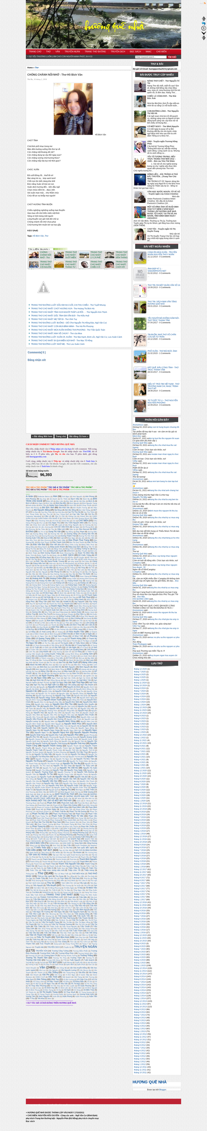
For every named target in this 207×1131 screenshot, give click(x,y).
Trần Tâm (55, 918)
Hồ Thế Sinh (58, 597)
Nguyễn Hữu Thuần (86, 715)
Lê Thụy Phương (39, 645)
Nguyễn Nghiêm (47, 728)
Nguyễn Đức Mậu (55, 702)
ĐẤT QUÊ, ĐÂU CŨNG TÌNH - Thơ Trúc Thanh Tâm (163, 368)
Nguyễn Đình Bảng (87, 698)
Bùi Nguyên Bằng (42, 510)
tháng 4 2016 (140, 924)
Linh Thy (32, 652)
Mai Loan (89, 660)
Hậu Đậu (31, 574)
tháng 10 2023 (140, 713)
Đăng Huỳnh (42, 547)
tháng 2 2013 (140, 1028)
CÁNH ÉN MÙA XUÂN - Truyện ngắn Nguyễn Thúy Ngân (162, 253)
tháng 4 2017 (140, 891)
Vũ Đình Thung (34, 990)
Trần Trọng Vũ (46, 931)
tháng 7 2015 (140, 949)
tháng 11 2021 (140, 740)
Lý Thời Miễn (58, 658)
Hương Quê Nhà (140, 443)
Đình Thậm (33, 553)
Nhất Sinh (29, 794)
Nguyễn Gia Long (68, 706)
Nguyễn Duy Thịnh (62, 695)
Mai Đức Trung (57, 660)
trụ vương (50, 942)
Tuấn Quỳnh (89, 960)
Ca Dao (35, 512)
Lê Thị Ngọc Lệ (86, 641)
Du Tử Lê (41, 532)
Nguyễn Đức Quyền (86, 704)
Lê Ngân (88, 634)
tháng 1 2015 (140, 965)
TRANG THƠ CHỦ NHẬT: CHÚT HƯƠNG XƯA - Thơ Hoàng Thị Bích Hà (62, 308)
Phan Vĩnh (30, 828)
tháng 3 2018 (140, 861)
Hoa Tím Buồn (84, 574)
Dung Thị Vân (55, 531)
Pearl (42, 803)
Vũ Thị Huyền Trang (48, 992)
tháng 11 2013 (140, 1004)
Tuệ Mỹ (28, 962)
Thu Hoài (91, 876)
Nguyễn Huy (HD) (55, 713)
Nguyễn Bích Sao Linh (51, 689)
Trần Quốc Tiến (83, 916)
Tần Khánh (77, 852)
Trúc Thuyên (45, 944)
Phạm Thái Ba (60, 811)
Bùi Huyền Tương (80, 507)
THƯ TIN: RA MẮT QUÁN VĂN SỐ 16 (164, 285)
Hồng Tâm (42, 601)
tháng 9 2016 (140, 910)
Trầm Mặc (83, 897)
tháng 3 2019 (140, 828)
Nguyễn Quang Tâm (36, 739)
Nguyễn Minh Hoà (87, 721)
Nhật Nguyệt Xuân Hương (71, 792)
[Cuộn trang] (203, 35)
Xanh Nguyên (43, 996)
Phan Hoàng (55, 820)
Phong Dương (88, 828)
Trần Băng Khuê (54, 899)
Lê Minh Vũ (77, 634)
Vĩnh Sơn (29, 979)
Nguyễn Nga (31, 728)
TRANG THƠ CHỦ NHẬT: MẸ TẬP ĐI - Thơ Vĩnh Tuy (54, 319)
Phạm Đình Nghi (44, 805)
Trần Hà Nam (58, 903)
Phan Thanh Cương (45, 824)
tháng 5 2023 (140, 721)
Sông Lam (34, 845)
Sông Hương (92, 843)
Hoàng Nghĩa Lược (57, 585)
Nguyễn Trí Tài (46, 774)
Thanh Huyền (58, 861)
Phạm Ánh (51, 803)
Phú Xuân (76, 830)
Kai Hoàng (57, 614)
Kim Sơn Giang (54, 620)
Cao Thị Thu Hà (74, 512)
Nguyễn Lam (89, 719)
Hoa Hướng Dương (57, 574)
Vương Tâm (30, 996)
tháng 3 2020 (140, 795)
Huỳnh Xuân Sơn (52, 610)
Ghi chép (85, 561)
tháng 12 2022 (140, 735)
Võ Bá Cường (68, 979)
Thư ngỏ (94, 880)
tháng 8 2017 (140, 880)
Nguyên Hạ (82, 706)
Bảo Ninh (69, 501)
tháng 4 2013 (140, 1023)
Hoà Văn (36, 576)
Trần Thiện (38, 926)
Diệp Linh (61, 529)
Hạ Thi (73, 565)
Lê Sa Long (59, 638)
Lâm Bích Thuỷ (75, 625)
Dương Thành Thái (68, 536)
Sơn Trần (67, 845)
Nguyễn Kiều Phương (34, 719)
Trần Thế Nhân (45, 920)
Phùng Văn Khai (39, 835)
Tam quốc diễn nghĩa (85, 848)
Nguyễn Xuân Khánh (43, 787)
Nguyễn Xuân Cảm (74, 785)
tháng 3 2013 (140, 1026)
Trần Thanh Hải (84, 918)
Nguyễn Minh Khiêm (33, 724)
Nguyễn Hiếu (54, 708)
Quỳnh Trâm (89, 839)
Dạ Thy (51, 529)
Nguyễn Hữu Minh (33, 715)
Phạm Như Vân (66, 809)
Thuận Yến (53, 878)
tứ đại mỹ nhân (91, 962)
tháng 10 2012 (140, 1039)
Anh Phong (89, 496)
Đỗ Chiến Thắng (84, 555)
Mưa (77, 671)
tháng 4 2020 (140, 792)
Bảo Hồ (50, 501)
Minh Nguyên (70, 667)
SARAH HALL (54, 843)
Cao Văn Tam (78, 514)
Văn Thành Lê (39, 972)
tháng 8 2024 (140, 688)
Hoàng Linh (60, 583)
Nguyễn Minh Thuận (42, 726)
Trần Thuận (85, 926)
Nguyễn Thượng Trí (65, 772)
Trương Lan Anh (34, 955)
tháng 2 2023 (140, 729)
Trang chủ (61, 436)
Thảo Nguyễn (67, 866)
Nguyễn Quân (73, 739)
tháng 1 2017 (140, 899)
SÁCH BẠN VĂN (37, 843)
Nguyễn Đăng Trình (68, 698)
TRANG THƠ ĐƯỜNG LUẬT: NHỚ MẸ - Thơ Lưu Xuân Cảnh (58, 344)
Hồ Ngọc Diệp (49, 595)
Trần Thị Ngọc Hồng (82, 922)
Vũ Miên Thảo (88, 990)
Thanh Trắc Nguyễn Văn (69, 864)
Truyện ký (67, 947)
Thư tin (50, 883)
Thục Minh (64, 878)
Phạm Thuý (80, 814)
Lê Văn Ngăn (71, 647)
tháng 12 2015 (140, 935)
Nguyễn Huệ (83, 710)
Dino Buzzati (84, 529)
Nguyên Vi (84, 783)
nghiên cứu (90, 676)
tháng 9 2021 (140, 746)
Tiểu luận (83, 883)
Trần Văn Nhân (50, 933)
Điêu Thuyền (82, 551)
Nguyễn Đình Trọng (33, 700)
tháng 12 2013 (140, 1001)
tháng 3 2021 (140, 762)
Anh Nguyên (77, 496)
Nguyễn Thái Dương (59, 743)
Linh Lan (58, 649)
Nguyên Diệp (64, 693)
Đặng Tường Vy (83, 549)
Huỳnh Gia (68, 604)
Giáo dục (52, 563)
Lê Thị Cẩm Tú (43, 641)
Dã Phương (30, 529)
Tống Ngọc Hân (79, 890)
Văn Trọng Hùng (69, 972)
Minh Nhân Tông (58, 669)
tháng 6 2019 (140, 820)
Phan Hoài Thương (39, 820)
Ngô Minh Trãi (85, 680)
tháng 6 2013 (140, 1018)
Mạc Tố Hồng (31, 660)
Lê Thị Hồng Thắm (60, 641)
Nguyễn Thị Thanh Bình (56, 761)
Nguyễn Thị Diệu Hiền (43, 754)
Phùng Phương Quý (81, 833)
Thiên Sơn (61, 868)
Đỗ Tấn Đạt (32, 559)
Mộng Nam (57, 671)
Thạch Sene (47, 859)
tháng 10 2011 (140, 1072)
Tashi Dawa (33, 852)
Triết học (54, 935)
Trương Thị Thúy (60, 958)
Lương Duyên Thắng (52, 654)
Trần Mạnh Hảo (66, 910)
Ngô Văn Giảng (70, 685)
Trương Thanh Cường (68, 955)
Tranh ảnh (72, 897)
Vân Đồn (81, 972)
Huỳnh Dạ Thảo (55, 604)
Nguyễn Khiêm (49, 717)
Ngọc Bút (29, 678)
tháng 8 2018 (140, 847)
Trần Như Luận (35, 914)
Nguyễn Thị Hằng (78, 754)
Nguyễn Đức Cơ (40, 702)
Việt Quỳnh (66, 977)
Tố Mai (80, 888)
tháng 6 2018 (140, 853)
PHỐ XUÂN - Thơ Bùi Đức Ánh (162, 351)
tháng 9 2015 (140, 943)
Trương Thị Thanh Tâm (37, 958)
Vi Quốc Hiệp (84, 975)
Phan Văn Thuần (87, 826)
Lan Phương (40, 625)
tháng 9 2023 (140, 716)
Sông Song (45, 845)
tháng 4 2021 (140, 759)
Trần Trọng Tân (32, 931)
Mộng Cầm (45, 671)
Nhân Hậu (42, 792)
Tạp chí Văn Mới (65, 850)
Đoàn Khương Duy (67, 553)
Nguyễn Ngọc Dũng (66, 728)
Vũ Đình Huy (49, 988)
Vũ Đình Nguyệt (91, 988)
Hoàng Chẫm (71, 578)
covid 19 (61, 525)
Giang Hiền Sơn (39, 563)
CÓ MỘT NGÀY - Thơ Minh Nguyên (163, 126)
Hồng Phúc (30, 601)
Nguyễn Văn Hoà (87, 779)
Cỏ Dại (51, 525)
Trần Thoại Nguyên (69, 926)
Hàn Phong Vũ (56, 572)
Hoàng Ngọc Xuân (75, 585)
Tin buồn (77, 885)
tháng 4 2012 (140, 1056)
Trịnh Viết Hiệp (89, 939)
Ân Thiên (63, 499)
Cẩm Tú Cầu (60, 516)
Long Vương (57, 652)
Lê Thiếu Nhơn (79, 643)
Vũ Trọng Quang (85, 992)
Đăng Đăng (30, 547)
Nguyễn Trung (82, 774)
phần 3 (57, 828)
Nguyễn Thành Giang (52, 746)
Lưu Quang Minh (41, 656)
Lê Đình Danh (43, 629)
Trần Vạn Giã (92, 931)
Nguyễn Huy (39, 713)
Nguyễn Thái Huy (78, 743)
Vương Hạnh (71, 994)
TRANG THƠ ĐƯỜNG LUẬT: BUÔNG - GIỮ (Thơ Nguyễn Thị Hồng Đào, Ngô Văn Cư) (69, 323)
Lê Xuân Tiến (34, 649)
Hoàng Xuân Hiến (87, 591)
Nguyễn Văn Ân (62, 777)
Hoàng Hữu (59, 581)
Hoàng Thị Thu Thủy (33, 589)
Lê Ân (92, 627)
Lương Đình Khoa (72, 654)
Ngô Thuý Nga (78, 682)
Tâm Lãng (45, 852)
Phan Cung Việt (80, 818)
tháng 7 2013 (140, 1015)
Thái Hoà (73, 859)
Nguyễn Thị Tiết (32, 768)
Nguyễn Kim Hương (55, 719)
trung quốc (58, 944)
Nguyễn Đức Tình (50, 706)
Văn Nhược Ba (85, 970)
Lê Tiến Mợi (66, 645)
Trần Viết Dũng (91, 933)
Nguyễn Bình (68, 689)
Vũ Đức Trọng (48, 990)
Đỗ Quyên (80, 557)
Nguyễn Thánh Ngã (64, 748)
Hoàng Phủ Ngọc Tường (37, 587)
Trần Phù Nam (65, 914)
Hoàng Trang (49, 589)
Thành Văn (30, 866)
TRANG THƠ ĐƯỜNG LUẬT (51, 897)
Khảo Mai (42, 616)
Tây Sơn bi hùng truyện (58, 857)
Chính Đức (65, 521)
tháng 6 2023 (140, 718)
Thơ (37, 68)
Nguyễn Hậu (41, 708)
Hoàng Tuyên (55, 591)
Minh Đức (137, 436)
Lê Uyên (45, 647)
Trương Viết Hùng (53, 960)
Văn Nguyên (53, 970)
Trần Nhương (50, 914)
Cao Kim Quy (60, 512)
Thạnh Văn (42, 866)
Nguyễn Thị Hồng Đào (40, 756)
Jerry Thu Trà (44, 614)
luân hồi (68, 652)
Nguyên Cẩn (31, 691)
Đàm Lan (60, 538)
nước (79, 801)
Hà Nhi (37, 565)
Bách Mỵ (86, 499)
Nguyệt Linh (40, 790)
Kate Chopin (68, 614)
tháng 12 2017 (140, 869)
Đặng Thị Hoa (31, 549)
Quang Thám (67, 837)
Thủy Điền (60, 880)
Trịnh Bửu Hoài (62, 937)
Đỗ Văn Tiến (73, 559)
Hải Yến (91, 568)
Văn (42, 967)
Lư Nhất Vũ (89, 652)
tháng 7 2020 (140, 784)
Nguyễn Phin (73, 735)
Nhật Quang (88, 792)
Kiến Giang (52, 618)
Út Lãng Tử (47, 964)
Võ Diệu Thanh (53, 981)
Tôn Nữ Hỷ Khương (37, 890)
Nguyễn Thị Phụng (34, 761)
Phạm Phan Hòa (82, 809)
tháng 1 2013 (140, 1031)
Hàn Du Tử (54, 570)
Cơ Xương (86, 525)
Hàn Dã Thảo (41, 570)
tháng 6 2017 (140, 886)
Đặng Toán (58, 549)
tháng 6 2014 (140, 985)
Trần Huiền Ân (31, 906)
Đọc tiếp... (141, 597)
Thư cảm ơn (82, 880)
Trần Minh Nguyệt (82, 910)
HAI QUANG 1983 (141, 599)
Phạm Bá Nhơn (83, 803)
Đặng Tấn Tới (89, 547)
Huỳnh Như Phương (81, 606)
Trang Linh (67, 892)
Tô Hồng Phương (54, 888)
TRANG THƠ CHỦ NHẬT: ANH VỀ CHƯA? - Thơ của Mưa (56, 333)
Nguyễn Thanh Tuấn (34, 750)
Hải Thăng (71, 568)
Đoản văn (56, 555)
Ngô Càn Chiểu (70, 678)
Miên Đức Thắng (80, 665)
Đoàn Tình (30, 555)
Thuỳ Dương (36, 880)
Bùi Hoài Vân (64, 507)
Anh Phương (31, 499)
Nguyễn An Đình (73, 687)
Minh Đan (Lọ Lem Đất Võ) (50, 667)
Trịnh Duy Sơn (80, 937)
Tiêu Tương (66, 885)
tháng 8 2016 (140, 913)
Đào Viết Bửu (55, 544)
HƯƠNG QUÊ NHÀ (150, 1082)
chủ (74, 521)
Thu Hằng (70, 876)
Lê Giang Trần (91, 629)
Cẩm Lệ (47, 516)
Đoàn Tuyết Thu (43, 555)
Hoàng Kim (90, 581)
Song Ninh (79, 843)
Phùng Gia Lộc (89, 830)
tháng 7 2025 (140, 672)
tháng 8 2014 (140, 979)
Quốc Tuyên (38, 839)
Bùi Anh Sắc (71, 505)
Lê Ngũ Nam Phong (59, 636)
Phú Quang (64, 830)
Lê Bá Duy (30, 629)
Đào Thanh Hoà (59, 542)
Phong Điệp (30, 830)
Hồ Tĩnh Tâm (71, 597)
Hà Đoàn (81, 563)
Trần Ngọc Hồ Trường (41, 912)
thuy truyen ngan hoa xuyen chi (163, 655)
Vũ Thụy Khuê (69, 992)
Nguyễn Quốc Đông (50, 741)
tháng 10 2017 (140, 875)
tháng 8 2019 (140, 814)
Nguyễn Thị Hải (61, 754)
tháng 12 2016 (140, 902)
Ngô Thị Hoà (44, 682)
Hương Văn (36, 612)
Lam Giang (90, 623)
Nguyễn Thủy (58, 770)
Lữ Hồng (78, 652)
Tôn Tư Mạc (65, 890)
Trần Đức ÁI (90, 901)
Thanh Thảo (50, 864)
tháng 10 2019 (140, 809)
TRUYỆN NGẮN (85, 946)
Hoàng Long (72, 583)
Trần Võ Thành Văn (38, 935)
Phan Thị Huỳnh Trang (65, 824)
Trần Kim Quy (52, 908)
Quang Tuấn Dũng (82, 837)
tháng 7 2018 (140, 850)
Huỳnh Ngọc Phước (60, 606)
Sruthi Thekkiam (81, 845)
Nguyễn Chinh (60, 691)
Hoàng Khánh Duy (75, 581)
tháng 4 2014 (140, 990)
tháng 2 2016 (140, 930)
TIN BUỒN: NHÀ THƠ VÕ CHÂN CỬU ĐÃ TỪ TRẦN (162, 335)
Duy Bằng (69, 532)
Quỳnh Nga (75, 839)
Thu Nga (29, 878)
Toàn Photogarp (140, 644)
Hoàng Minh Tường (39, 585)
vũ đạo (38, 988)
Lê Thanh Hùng (74, 638)
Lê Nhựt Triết (77, 636)
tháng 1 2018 (140, 867)
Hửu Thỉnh (48, 612)
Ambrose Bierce (44, 496)
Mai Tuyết (73, 662)
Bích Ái (91, 501)
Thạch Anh (74, 857)
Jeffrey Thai (30, 614)
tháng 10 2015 (140, 941)
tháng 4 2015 (140, 957)
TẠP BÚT (47, 850)
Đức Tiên (40, 561)
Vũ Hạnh (67, 990)
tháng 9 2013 (140, 1009)
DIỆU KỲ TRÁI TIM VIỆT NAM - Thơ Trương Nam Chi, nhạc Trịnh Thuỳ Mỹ (163, 386)
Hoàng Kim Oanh (46, 583)
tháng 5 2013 (140, 1020)
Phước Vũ (52, 835)
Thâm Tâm (79, 866)
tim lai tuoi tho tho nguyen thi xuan (164, 438)
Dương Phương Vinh (50, 536)
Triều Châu (75, 935)
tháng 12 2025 (140, 669)
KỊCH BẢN (30, 618)
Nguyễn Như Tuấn (55, 735)
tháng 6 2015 (140, 952)
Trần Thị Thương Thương (61, 924)
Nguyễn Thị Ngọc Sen (64, 759)
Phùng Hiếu (30, 833)
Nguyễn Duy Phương (44, 695)
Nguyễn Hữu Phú (50, 715)
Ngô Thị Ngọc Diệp (59, 682)
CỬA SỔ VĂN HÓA (61, 527)
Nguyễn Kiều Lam (87, 717)
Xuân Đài (56, 996)
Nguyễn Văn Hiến (69, 779)
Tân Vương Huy (91, 852)
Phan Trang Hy (39, 826)
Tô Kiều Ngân (69, 888)
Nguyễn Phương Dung (68, 737)
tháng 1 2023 (140, 732)
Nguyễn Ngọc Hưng (52, 730)
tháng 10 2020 (140, 776)
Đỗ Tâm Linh (92, 557)
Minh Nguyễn (84, 667)
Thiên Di (50, 868)
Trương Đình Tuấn (47, 953)
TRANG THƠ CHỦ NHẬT (59, 894)
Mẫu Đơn (48, 665)
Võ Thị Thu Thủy (90, 984)
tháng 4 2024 (140, 696)
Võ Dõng (66, 981)
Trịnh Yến (29, 942)
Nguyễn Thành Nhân (84, 748)
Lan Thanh (52, 625)
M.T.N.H (69, 658)
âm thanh (53, 499)
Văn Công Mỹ (61, 968)
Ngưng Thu (66, 790)
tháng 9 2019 (140, 812)
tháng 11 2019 (140, 806)
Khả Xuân (93, 614)
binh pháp (32, 505)
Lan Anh (29, 625)
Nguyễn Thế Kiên (72, 750)
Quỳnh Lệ (63, 839)
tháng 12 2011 (140, 1067)
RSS (202, 3)
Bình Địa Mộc (61, 503)
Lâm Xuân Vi (69, 627)
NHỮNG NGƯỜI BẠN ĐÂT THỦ (80, 796)
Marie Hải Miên (36, 665)
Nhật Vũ (40, 794)
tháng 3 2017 (140, 894)
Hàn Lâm (80, 570)
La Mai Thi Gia (53, 623)
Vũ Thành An (31, 992)
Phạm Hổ (56, 805)
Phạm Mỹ (39, 809)
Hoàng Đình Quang (87, 578)
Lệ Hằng (32, 632)
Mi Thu (68, 665)
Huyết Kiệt (42, 604)
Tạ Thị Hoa (67, 848)
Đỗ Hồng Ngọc (45, 557)
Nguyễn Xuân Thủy (80, 787)
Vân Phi (45, 975)
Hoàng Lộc (84, 583)
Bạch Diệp (75, 499)
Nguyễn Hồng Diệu (67, 710)
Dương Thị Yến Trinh (87, 536)
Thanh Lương (71, 861)
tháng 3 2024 (140, 699)
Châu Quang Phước (82, 518)
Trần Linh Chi (81, 908)
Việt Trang (78, 977)
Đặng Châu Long (71, 544)
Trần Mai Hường (50, 910)
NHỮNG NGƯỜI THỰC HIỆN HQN (40, 798)
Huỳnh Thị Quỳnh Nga (45, 608)
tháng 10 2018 (140, 842)
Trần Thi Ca (76, 920)
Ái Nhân (29, 496)
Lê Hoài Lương (45, 632)
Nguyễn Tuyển (46, 777)
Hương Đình (80, 610)
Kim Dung (87, 618)
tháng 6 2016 (140, 919)
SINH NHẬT (67, 843)
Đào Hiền (91, 538)
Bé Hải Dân (80, 501)
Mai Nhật (29, 662)
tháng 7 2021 (140, 751)
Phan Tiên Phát (83, 824)
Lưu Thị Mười (72, 656)
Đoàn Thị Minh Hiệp (86, 553)
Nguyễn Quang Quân (88, 737)
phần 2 (49, 828)
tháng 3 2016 (140, 927)
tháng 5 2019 (140, 823)
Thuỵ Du (87, 878)
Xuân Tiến (93, 996)
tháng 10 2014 (140, 974)
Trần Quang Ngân (65, 916)
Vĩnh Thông (41, 979)
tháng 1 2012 (140, 1064)
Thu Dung (59, 876)
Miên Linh (93, 665)
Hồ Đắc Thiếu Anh (77, 593)
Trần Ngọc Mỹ (59, 912)
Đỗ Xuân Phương (87, 559)
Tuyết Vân (79, 962)
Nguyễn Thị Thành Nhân (79, 761)
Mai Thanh (40, 662)
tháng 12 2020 (140, 770)
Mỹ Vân (47, 673)
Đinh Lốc (93, 551)
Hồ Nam (38, 595)
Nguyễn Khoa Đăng (67, 717)
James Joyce (89, 612)
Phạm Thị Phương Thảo (62, 814)
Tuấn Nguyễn (75, 960)
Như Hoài (83, 794)
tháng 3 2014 (140, 993)
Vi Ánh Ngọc (71, 975)
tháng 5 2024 (140, 694)
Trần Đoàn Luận (76, 901)
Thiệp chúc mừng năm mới (53, 870)
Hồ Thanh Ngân (90, 595)
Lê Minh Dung (52, 634)
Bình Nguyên (74, 503)
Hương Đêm (67, 610)
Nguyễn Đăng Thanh (47, 698)
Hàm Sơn (29, 570)
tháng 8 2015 (140, 946)
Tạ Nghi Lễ (55, 848)
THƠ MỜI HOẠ (78, 874)
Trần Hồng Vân (88, 903)
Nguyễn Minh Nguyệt (53, 724)
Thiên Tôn (93, 868)
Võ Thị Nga (75, 984)
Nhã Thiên (90, 790)
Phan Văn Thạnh (71, 826)
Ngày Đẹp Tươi (65, 676)
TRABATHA (46, 892)
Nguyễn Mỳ (75, 726)
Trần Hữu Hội (79, 906)
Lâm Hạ (29, 627)
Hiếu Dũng (43, 574)
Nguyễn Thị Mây (140, 497)
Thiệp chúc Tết (74, 870)
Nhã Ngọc (79, 790)
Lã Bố (34, 623)
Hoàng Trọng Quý (76, 589)
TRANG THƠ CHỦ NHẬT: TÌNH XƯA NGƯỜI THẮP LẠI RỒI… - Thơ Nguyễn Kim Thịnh (69, 312)
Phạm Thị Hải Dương (77, 811)
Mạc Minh (91, 658)
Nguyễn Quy (66, 741)
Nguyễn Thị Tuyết (49, 768)
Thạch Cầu (85, 857)
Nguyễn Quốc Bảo (33, 741)
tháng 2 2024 (140, 702)
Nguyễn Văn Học (50, 781)
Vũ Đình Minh (76, 988)
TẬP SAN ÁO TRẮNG (38, 855)
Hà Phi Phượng (62, 565)
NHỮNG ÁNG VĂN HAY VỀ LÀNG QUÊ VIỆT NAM (61, 795)
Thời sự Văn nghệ (45, 876)
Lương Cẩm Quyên (33, 654)
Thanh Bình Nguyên (88, 859)
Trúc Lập (73, 942)
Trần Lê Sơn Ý (67, 908)
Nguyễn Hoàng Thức (49, 710)
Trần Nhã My (92, 912)
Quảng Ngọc (36, 837)
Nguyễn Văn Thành (33, 783)
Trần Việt (78, 933)
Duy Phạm (80, 532)
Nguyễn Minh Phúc (73, 724)
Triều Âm (64, 935)
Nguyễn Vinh (40, 785)
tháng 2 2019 (140, 831)
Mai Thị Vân (51, 662)
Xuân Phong (67, 996)
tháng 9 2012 (140, 1042)
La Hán (42, 623)
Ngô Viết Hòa (31, 687)
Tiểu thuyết (51, 885)
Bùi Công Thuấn (85, 505)
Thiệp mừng (89, 870)
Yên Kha (41, 998)
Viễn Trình (52, 977)
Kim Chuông (76, 618)
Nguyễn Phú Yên (32, 737)
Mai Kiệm (79, 660)
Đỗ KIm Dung (59, 557)
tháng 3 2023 (140, 727)
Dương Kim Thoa (32, 536)
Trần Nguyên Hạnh (76, 912)
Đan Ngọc (72, 538)
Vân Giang (93, 972)
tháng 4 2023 (140, 724)
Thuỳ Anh (75, 878)
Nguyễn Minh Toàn (61, 726)
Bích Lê (29, 503)
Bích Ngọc (39, 503)
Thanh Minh (84, 861)
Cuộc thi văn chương (42, 527)
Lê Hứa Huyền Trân (75, 632)
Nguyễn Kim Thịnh (74, 719)
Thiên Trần (34, 870)
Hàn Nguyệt (42, 572)
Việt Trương (89, 977)
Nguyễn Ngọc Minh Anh (72, 730)
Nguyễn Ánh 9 (88, 687)
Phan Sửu (86, 822)
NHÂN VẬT (53, 792)
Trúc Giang (62, 942)
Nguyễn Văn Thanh (87, 781)
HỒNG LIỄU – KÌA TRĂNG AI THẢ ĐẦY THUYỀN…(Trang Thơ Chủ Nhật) (162, 176)
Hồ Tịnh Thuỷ (84, 597)
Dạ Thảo (41, 529)
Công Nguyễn (73, 525)
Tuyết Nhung (67, 962)
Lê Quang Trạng (43, 638)
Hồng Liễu (91, 599)
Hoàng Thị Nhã (88, 587)
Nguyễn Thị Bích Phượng (56, 752)
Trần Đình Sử (62, 901)
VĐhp (135, 470)
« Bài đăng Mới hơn (42, 436)
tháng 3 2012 (140, 1059)
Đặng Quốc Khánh (57, 547)
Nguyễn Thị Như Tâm (85, 759)
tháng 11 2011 (140, 1070)
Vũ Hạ (58, 990)
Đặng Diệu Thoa (88, 544)
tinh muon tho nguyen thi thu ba (164, 511)
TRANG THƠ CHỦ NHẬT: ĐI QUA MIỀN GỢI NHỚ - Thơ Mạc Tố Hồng (61, 340)
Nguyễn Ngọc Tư (42, 732)
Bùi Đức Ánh (48, 507)
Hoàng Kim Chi (31, 583)
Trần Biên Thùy (70, 899)
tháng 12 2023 (140, 707)
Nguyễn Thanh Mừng (43, 748)
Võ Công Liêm (38, 981)
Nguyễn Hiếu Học (70, 708)
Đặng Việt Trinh (40, 551)
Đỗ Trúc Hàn (60, 559)
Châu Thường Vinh (41, 521)
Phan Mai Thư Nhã (41, 822)
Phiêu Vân (76, 828)
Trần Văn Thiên (66, 933)
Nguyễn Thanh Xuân (54, 750)
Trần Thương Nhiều (70, 928)
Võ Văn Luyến (69, 986)
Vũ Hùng (77, 990)
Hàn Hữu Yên (68, 570)
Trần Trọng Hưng (88, 928)
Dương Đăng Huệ (40, 534)
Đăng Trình (69, 549)
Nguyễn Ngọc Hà (33, 730)
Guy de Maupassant (66, 563)
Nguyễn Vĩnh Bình (56, 785)
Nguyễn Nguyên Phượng (85, 732)
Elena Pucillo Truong (56, 561)
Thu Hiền (80, 876)
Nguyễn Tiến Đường (85, 772)
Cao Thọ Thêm (89, 512)
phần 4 (66, 828)
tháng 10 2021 (140, 743)
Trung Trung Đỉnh (72, 944)
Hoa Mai (72, 574)
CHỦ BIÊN (83, 520)
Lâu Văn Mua (82, 627)
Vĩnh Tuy (137, 626)
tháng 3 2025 (140, 677)
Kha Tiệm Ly (81, 614)
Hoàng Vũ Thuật (70, 591)
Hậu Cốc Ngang (91, 572)
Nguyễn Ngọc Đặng (86, 728)
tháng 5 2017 (140, 888)
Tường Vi (31, 964)
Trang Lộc (78, 892)
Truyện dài (39, 947)
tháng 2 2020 (140, 798)
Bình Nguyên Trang (89, 503)
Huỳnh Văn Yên (37, 610)
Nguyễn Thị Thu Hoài (41, 766)
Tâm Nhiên (56, 852)
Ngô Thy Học (39, 685)
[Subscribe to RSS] (103, 243)
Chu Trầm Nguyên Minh (74, 523)
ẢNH (55, 496)
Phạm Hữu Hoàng (70, 805)
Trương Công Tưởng (60, 951)
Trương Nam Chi (50, 955)
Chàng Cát (72, 516)
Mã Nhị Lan (80, 658)
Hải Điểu (40, 568)
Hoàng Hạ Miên (45, 581)
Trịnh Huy (36, 939)
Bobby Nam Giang (56, 505)
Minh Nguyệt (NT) (42, 669)
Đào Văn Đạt (39, 544)
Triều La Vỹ (86, 935)
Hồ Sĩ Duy (77, 595)
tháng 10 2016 (140, 908)
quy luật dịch (51, 839)
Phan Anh (66, 818)
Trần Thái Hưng (68, 918)
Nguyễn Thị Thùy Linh (85, 766)
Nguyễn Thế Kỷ (88, 750)
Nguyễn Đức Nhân (42, 704)
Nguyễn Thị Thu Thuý (62, 766)
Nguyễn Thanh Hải (74, 746)
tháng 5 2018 (140, 856)
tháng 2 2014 (140, 996)
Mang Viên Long (89, 662)
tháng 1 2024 (140, 705)
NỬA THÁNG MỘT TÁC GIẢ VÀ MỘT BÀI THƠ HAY (49, 800)
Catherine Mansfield (33, 516)
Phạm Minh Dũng (61, 807)
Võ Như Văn (63, 984)
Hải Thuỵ (81, 568)
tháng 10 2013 (140, 1007)
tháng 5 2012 (140, 1053)
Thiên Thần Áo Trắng (76, 868)
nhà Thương (30, 792)
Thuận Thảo (40, 878)
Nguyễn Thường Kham (44, 772)
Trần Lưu (36, 910)
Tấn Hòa (66, 852)
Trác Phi (57, 892)
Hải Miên (49, 568)
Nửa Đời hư (89, 798)
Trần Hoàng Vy (73, 903)
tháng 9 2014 (140, 976)
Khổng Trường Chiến (67, 616)
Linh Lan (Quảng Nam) (74, 649)
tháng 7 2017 (140, 883)
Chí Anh (55, 521)
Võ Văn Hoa (55, 986)
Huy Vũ (32, 604)
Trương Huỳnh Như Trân (87, 953)
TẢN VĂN (31, 850)
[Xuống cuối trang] (203, 40)
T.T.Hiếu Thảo (40, 847)
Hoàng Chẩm (56, 578)
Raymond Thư (65, 841)
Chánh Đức (84, 516)
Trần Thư (56, 928)
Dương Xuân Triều (33, 538)
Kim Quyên (39, 621)
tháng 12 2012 (140, 1034)
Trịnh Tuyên (61, 939)
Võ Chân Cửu (82, 979)
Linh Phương (92, 649)
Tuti (35, 962)
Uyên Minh (70, 964)
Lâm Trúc (55, 627)
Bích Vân (49, 503)
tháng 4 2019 (140, 825)
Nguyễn (42, 687)
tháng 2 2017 (140, 897)
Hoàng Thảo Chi (56, 587)
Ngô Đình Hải (38, 680)
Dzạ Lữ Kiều (48, 538)
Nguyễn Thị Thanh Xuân (50, 763)
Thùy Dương (49, 880)
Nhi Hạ (49, 794)
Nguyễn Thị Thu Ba (71, 763)
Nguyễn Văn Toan (70, 783)
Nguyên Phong (89, 735)
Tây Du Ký (42, 857)
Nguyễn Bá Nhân (32, 689)
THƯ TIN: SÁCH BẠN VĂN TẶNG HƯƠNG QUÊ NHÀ (162, 303)
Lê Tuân (35, 647)
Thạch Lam (35, 859)
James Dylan (76, 612)
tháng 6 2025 (140, 674)
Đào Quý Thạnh (44, 542)
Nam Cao (65, 673)
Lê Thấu (32, 641)
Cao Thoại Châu (32, 514)
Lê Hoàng (59, 632)
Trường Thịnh (76, 958)
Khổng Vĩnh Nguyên (86, 616)
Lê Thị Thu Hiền (48, 643)
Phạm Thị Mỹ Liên (40, 814)
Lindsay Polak (47, 649)
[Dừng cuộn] (203, 30)
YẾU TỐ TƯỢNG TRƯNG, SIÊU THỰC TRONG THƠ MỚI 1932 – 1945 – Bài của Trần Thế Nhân (161, 159)
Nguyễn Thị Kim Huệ (76, 756)
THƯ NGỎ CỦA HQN (36, 883)
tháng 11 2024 (140, 683)
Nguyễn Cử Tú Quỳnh (47, 693)
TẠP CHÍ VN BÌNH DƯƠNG (86, 850)
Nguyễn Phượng (49, 737)
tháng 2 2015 (140, 963)
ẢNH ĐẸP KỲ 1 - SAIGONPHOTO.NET (157, 270)
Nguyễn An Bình (55, 687)
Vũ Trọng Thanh (43, 994)
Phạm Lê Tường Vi (44, 807)
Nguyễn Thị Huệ (60, 756)
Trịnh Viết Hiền (75, 939)
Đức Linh (29, 561)
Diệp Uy (73, 529)
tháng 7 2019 (140, 817)
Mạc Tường (43, 660)
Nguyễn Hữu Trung (33, 717)
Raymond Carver (50, 841)
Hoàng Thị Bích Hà (72, 587)
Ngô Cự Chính (84, 678)
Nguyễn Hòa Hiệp (87, 708)
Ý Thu (32, 998)
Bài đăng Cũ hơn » (78, 436)
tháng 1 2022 (140, 738)
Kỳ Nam (89, 621)
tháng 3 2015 (140, 960)
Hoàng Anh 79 (38, 578)
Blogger (162, 1090)
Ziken (49, 998)
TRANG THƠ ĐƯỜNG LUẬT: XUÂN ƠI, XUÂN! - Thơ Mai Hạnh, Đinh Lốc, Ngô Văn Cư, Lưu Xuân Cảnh (76, 337)
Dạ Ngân (76, 527)
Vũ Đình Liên (63, 988)
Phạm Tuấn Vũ (58, 816)
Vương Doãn (58, 994)
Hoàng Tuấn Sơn (40, 591)
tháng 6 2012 (140, 1050)
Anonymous (138, 425)
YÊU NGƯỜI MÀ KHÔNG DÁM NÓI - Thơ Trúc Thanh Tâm (164, 319)
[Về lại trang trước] (203, 25)
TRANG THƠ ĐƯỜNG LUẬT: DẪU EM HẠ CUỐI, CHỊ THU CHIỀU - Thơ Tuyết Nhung (68, 305)
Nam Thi (75, 673)
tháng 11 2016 (140, 905)
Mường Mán (86, 671)
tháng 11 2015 (140, 938)
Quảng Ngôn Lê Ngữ (52, 837)
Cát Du (91, 514)
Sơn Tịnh (56, 845)
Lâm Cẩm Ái (89, 625)
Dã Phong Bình (88, 527)
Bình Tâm (42, 505)
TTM (64, 960)
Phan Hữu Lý (85, 820)
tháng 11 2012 (140, 1037)
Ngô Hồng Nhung (53, 680)
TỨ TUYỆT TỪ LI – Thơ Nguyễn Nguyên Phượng (163, 401)
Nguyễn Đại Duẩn (81, 695)
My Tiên (38, 673)
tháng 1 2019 (140, 834)
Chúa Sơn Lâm (39, 525)
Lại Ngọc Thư (77, 623)
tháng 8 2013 (140, 1012)
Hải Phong (60, 568)
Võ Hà (89, 981)
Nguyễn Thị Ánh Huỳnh (35, 752)
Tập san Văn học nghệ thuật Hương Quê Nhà (71, 855)
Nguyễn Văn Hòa (32, 781)
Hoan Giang (84, 576)
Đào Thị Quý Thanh (76, 542)
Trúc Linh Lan (85, 942)
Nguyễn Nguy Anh (61, 732)
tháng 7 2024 (140, 691)
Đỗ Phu (71, 557)
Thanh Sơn (38, 864)
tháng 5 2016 (140, 921)
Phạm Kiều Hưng (88, 805)
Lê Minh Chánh (38, 634)
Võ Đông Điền (78, 981)
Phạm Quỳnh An (45, 811)
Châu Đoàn (66, 518)
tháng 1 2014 (140, 998)
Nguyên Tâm (79, 741)
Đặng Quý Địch (74, 547)
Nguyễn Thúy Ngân (74, 770)
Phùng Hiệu (44, 833)
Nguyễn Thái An (41, 743)
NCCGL (35, 676)
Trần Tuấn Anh (60, 931)
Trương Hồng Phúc (66, 953)
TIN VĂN (87, 885)
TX (39, 964)
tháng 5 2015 (140, 954)
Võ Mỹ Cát (37, 984)
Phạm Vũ (56, 818)
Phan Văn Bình (56, 826)
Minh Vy (70, 669)
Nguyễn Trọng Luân (65, 774)
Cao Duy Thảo (46, 512)
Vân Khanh (34, 975)
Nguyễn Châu (47, 691)
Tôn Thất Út (53, 890)
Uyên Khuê (59, 964)
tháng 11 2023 (140, 710)
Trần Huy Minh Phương (49, 906)
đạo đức (81, 538)
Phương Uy (81, 835)
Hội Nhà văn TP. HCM (62, 599)
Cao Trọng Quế (62, 514)
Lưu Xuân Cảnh (86, 656)
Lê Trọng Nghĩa (81, 645)
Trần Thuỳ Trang (44, 928)
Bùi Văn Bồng (70, 510)
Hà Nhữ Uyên (48, 565)
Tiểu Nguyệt (38, 885)
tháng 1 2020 (140, 801)
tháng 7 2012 (140, 1048)
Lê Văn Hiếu (57, 647)
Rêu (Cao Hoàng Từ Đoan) (86, 841)
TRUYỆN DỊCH (53, 947)
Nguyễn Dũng (78, 693)
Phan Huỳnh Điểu (69, 820)
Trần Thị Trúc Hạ (81, 924)
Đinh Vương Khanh (48, 553)
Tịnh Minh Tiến (39, 888)
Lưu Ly (28, 656)
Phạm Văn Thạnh (43, 818)
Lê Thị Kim (73, 641)
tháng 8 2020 (140, 781)
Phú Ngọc (53, 830)
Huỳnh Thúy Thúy (63, 608)
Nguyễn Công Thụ (77, 691)
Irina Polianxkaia (62, 612)
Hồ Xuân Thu (46, 599)
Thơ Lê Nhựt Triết (61, 874)
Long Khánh (43, 652)
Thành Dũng (34, 861)
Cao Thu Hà (48, 514)
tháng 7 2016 (140, 916)
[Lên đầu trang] (203, 20)
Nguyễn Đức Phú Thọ (63, 704)
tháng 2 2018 (140, 864)
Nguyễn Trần (31, 774)
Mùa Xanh (68, 671)
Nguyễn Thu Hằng (43, 770)
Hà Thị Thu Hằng (85, 565)
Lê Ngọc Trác (42, 636)
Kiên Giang (41, 618)
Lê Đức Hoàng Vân (61, 629)
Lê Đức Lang (77, 629)
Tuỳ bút (43, 962)
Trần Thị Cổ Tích (90, 920)
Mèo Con (59, 665)
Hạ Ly (89, 563)
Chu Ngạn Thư (54, 523)
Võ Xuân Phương (84, 986)
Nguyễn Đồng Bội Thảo (75, 700)
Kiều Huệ (64, 618)
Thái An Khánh (61, 859)
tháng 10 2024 (140, 685)
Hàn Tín (69, 572)
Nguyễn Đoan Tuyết (52, 700)
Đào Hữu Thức (31, 540)
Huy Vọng (93, 601)
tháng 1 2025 (140, 680)
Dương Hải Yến (57, 534)
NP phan (78, 798)
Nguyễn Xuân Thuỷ (61, 787)
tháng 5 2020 (140, 790)
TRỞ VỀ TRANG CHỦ (37, 1098)
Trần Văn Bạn (34, 933)
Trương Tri (90, 958)
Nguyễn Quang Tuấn (56, 739)
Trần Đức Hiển (31, 903)
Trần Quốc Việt (42, 918)
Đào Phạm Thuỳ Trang (79, 540)
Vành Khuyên (31, 968)
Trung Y (85, 944)
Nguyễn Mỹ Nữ (88, 726)
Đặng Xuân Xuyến (56, 551)
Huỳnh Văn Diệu (79, 608)
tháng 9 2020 (140, 779)
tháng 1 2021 (140, 768)
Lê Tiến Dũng (54, 645)
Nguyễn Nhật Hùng (37, 735)
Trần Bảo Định (39, 899)
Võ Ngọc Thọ (49, 984)
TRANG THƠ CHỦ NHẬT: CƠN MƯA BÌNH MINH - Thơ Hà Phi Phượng (62, 326)
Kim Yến (79, 621)
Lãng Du (62, 625)
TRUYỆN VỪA (41, 951)
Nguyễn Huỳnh (88, 713)
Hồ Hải (89, 593)
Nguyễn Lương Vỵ (33, 721)
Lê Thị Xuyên (63, 643)
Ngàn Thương (48, 675)
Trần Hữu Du (66, 906)
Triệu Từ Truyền (44, 937)
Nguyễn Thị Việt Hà (69, 768)
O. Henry (87, 801)
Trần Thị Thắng (43, 924)
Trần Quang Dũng (82, 914)
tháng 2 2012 (140, 1061)
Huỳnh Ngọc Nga (41, 606)
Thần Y (89, 866)
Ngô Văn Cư (53, 685)
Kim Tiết (68, 621)
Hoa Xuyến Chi (49, 576)
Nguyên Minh (49, 721)
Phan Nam (57, 822)
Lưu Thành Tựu (58, 656)
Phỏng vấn (42, 830)
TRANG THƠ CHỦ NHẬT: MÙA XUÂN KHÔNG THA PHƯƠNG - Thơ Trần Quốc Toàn (68, 330)
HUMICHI (67, 601)
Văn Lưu (42, 970)
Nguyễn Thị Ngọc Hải (44, 759)
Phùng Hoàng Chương (60, 833)
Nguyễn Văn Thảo (51, 783)
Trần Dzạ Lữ (38, 901)
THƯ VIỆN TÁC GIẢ (69, 883)
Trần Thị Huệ (33, 922)
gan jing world (73, 561)
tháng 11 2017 (140, 872)
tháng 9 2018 (140, 845)
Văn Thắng (53, 972)
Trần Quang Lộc (48, 916)
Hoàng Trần (138, 524)
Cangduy (137, 563)
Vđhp (135, 461)
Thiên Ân (40, 868)
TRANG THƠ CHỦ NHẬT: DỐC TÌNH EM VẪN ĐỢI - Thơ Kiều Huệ (60, 316)
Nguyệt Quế (53, 790)
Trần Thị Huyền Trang (50, 922)
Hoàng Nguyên (91, 585)
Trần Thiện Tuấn (52, 926)
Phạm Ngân (51, 809)
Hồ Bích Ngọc (48, 593)
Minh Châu (32, 667)
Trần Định (50, 901)
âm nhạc (43, 499)
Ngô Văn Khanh (87, 685)
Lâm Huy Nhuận (42, 627)
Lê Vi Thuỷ (84, 647)
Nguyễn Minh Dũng (67, 721)
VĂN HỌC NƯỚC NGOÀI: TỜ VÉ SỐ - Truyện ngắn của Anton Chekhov (163, 193)
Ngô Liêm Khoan (69, 680)
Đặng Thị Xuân (45, 549)
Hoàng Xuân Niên (32, 593)
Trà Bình (35, 892)
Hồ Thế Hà (34, 597)
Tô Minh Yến (91, 888)
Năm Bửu (87, 673)
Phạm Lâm (30, 807)
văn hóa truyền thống (78, 968)
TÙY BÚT (53, 962)
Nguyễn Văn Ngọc (69, 781)
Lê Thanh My (91, 638)
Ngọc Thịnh (56, 678)
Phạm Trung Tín (41, 816)
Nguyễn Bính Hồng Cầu (85, 689)
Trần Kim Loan (38, 908)
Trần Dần (82, 899)
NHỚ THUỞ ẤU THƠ (64, 794)
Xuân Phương (80, 996)
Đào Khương (46, 540)
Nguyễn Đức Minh (72, 702)
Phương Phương (66, 835)
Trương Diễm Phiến (80, 951)
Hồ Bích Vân (38, 236)
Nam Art (56, 673)
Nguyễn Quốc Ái (88, 739)
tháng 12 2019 (140, 803)
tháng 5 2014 (140, 987)
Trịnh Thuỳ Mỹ (49, 939)
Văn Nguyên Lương (68, 970)
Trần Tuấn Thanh (76, 931)
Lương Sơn (87, 654)
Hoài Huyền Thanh (67, 576)
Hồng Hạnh (78, 599)
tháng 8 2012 (140, 1045)
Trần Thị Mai (67, 922)
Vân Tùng (58, 975)
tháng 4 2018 (140, 858)
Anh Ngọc (66, 496)
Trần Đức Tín (45, 903)
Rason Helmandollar (33, 841)
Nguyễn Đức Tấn (33, 706)
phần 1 (40, 828)
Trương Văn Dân (33, 960)
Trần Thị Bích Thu (62, 920)
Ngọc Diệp (42, 678)
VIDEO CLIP (40, 977)
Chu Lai (42, 523)
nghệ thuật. (78, 676)
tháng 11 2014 (140, 971)
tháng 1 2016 (140, 932)
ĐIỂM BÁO (71, 551)
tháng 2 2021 (140, 765)
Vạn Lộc (91, 964)
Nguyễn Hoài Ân (32, 710)
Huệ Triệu (56, 601)
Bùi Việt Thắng (84, 510)
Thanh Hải (46, 861)
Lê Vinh (94, 647)
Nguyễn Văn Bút (81, 777)
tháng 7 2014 (140, 982)
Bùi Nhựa (58, 510)
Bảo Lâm (59, 501)
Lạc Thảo (65, 623)
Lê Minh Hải (65, 634)
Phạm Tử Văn (77, 816)
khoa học (52, 616)
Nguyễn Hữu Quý (67, 715)
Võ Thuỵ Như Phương (37, 986)
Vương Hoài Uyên (87, 994)
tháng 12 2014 (140, 968)
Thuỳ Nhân (71, 880)
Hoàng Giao (30, 581)
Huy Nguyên (79, 601)
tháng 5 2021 (140, 757)
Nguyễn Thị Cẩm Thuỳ (79, 752)
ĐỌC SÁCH (68, 555)
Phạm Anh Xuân (67, 803)
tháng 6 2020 (140, 787)
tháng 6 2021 (140, 754)
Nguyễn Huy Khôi (72, 713)
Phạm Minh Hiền (78, 807)
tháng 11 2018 (140, 839)
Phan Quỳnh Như (72, 822)
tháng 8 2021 (140, 748)
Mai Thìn (62, 662)
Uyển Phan (81, 964)
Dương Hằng (72, 534)
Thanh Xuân (54, 866)
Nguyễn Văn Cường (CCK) (48, 779)
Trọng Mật (40, 942)
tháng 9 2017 (140, 878)
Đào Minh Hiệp (59, 540)
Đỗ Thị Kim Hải (46, 559)
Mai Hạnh (69, 660)
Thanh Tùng (89, 864)
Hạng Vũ (78, 572)
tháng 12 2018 (140, 836)
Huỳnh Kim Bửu (83, 604)
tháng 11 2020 (140, 773)
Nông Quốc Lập (65, 798)
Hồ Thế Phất (45, 597)
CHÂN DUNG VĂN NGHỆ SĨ (48, 518)
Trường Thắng (86, 955)
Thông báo (30, 874)
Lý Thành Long (44, 658)
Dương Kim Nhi (87, 534)
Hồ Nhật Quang (64, 595)
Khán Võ (31, 616)
